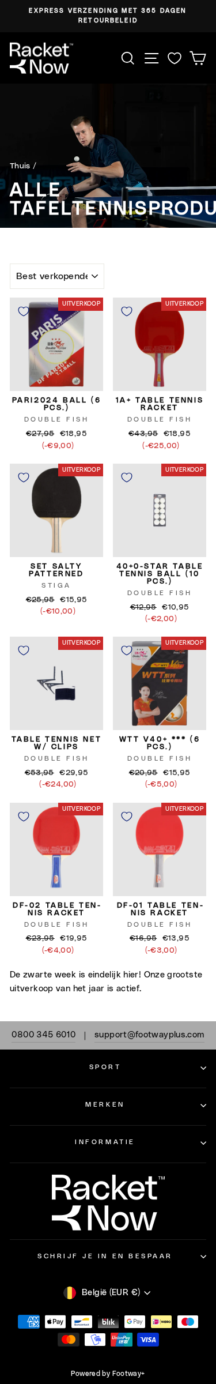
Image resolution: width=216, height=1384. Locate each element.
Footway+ (128, 1373)
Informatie (105, 1142)
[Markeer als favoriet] (23, 311)
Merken (104, 1104)
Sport (105, 1067)
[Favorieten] (174, 58)
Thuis (20, 166)
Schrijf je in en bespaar (105, 1256)
